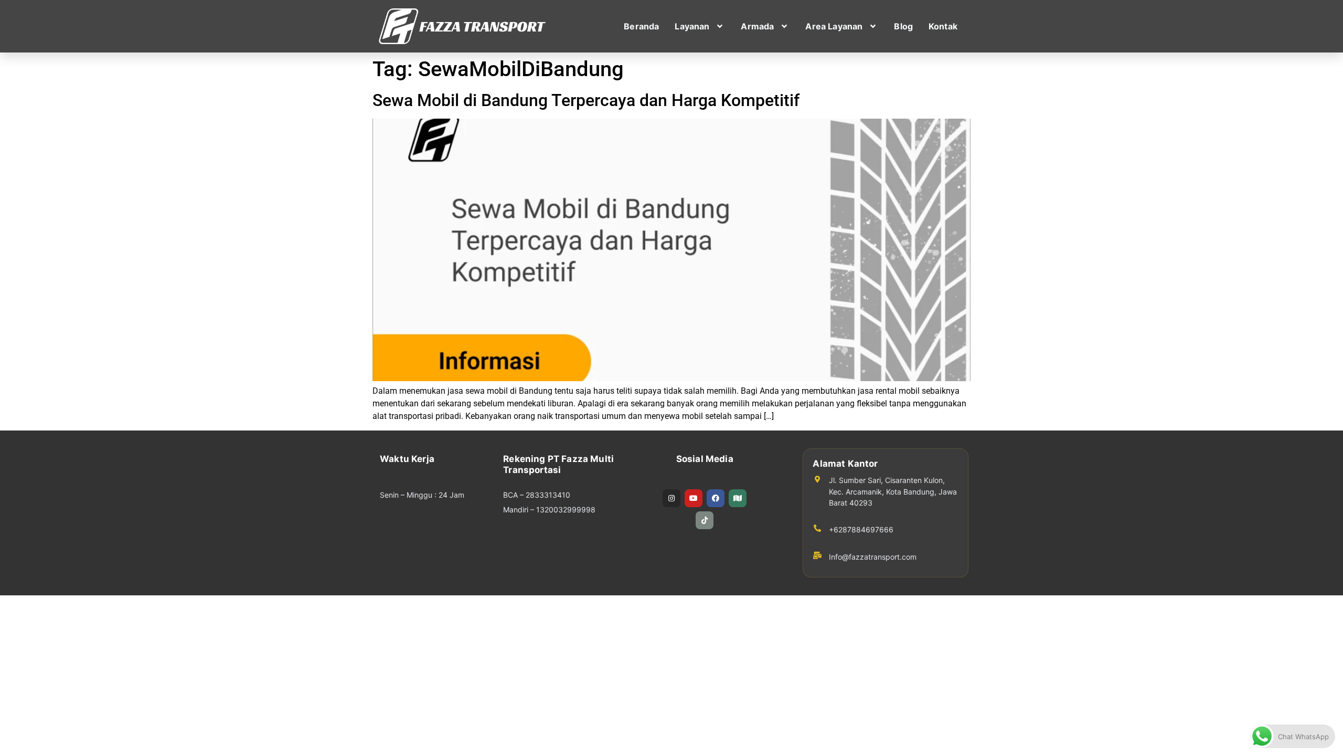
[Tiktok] (704, 520)
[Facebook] (715, 498)
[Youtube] (693, 498)
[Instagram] (671, 498)
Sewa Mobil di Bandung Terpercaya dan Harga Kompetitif (586, 100)
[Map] (738, 498)
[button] (700, 26)
